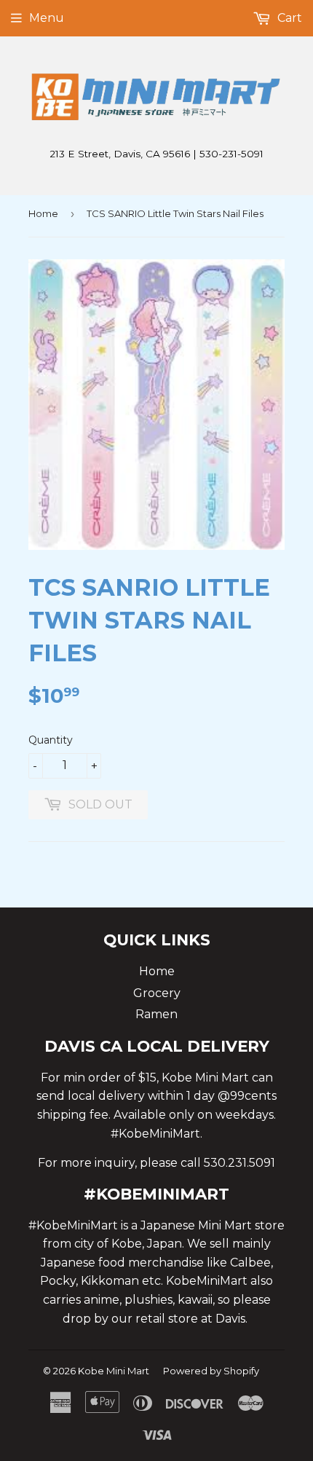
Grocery (157, 993)
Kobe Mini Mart (113, 1371)
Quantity (50, 740)
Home (43, 213)
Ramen (156, 1014)
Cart (288, 18)
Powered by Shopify (211, 1371)
